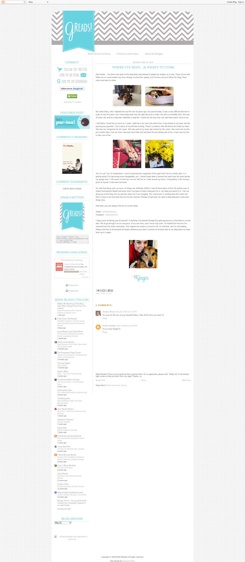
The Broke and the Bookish (69, 436)
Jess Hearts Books (65, 409)
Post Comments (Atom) (117, 385)
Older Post (186, 380)
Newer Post (100, 380)
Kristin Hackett (109, 326)
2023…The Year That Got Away (69, 374)
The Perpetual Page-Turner (69, 353)
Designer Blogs (129, 561)
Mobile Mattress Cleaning (67, 430)
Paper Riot (62, 428)
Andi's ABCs (62, 371)
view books (85, 277)
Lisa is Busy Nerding (66, 465)
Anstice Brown (109, 312)
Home (143, 380)
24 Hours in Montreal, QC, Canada (70, 449)
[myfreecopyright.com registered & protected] (72, 539)
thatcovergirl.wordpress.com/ (70, 492)
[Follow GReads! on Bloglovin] (72, 90)
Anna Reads (62, 474)
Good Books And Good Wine (70, 332)
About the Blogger (154, 54)
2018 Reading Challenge (72, 259)
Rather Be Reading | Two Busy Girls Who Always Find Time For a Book (71, 306)
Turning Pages (63, 363)
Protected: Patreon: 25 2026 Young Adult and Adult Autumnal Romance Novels (71, 323)
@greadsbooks (112, 215)
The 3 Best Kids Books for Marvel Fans (72, 392)
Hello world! (62, 365)
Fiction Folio (63, 484)
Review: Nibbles (63, 422)
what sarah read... (65, 390)
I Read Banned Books (66, 455)
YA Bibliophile (63, 398)
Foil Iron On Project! (65, 468)
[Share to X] (106, 290)
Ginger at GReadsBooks (72, 264)
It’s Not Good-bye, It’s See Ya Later (70, 486)
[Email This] (101, 290)
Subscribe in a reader (72, 102)
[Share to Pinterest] (111, 290)
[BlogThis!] (103, 290)
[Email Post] (98, 290)
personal (109, 293)
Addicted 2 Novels (65, 420)
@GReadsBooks (110, 212)
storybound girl (64, 509)
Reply (105, 318)
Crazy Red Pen (63, 447)
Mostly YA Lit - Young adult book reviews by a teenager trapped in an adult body (71, 503)
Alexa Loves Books (65, 342)
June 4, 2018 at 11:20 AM (126, 326)
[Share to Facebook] (109, 290)
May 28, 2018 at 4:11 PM (126, 312)
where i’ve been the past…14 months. (71, 495)
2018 (102, 293)
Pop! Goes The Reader (67, 319)
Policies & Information (128, 54)
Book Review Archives (99, 54)
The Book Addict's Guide (68, 380)
